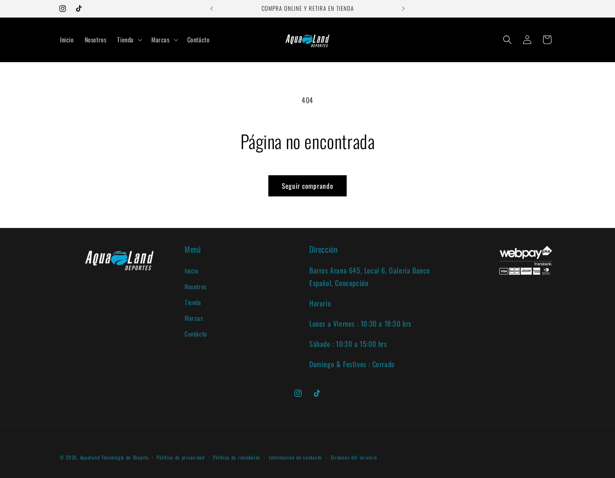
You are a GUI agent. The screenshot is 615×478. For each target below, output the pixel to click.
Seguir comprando (307, 186)
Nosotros (196, 286)
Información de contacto (295, 457)
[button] (129, 39)
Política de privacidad (180, 457)
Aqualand (90, 457)
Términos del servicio (353, 457)
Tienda (193, 302)
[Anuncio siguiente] (403, 8)
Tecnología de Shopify (125, 457)
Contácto (196, 333)
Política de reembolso (236, 457)
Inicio (192, 270)
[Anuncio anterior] (212, 8)
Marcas (194, 318)
